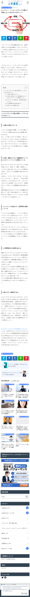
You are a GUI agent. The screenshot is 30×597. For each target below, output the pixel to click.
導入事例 (5, 538)
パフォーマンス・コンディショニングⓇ (14, 528)
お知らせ (5, 518)
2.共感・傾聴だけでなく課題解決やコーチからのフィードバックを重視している (16, 96)
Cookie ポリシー (8, 590)
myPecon (6, 508)
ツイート (3, 568)
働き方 (5, 533)
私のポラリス (7, 548)
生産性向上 (6, 543)
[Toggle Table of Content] (25, 87)
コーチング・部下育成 (7, 7)
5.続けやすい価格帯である (13, 105)
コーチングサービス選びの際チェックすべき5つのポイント (15, 91)
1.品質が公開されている (12, 94)
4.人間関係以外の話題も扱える (14, 103)
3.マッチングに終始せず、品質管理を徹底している (16, 100)
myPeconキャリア (8, 513)
